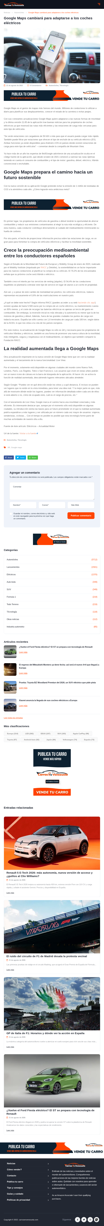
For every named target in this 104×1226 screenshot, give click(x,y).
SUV (9, 589)
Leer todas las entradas (13, 718)
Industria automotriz (15, 627)
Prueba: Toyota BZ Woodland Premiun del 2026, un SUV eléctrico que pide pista (57, 683)
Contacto (11, 1175)
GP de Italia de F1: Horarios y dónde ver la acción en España (45, 1033)
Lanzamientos (13, 567)
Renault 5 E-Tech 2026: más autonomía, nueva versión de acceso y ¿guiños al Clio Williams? (49, 874)
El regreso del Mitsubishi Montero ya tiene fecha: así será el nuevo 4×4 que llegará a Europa (59, 666)
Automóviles (19, 13)
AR (9, 447)
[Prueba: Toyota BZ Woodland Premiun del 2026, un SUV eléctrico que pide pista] (10, 687)
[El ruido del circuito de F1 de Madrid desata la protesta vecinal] (52, 926)
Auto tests (11, 582)
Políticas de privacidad (18, 1200)
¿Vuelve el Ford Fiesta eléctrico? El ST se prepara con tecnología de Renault (55, 647)
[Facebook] (77, 1219)
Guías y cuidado (15, 1194)
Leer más (23, 652)
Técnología (64, 85)
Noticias (7, 13)
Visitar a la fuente (28, 433)
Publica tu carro (15, 1181)
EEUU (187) (45, 734)
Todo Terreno (13, 604)
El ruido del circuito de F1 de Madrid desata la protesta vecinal (46, 956)
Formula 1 (11, 597)
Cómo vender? (14, 1169)
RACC (44, 267)
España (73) (89, 740)
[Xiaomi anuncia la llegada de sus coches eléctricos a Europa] (10, 705)
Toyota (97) (12, 740)
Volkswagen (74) (70, 740)
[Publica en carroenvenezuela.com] (52, 95)
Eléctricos (11, 574)
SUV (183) (61, 734)
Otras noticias (13, 619)
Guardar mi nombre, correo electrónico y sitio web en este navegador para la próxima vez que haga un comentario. (34, 516)
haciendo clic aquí (86, 302)
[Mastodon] (96, 1219)
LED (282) (29, 734)
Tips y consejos (15, 1188)
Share (9, 458)
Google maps (16, 447)
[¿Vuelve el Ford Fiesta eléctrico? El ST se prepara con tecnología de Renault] (10, 651)
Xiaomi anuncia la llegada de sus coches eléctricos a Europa (48, 700)
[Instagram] (90, 1219)
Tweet (21, 458)
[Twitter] (83, 1219)
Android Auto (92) (31, 740)
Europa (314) (12, 734)
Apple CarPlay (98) (81, 734)
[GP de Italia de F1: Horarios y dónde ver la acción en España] (52, 1003)
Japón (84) (51, 740)
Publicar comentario (81, 515)
